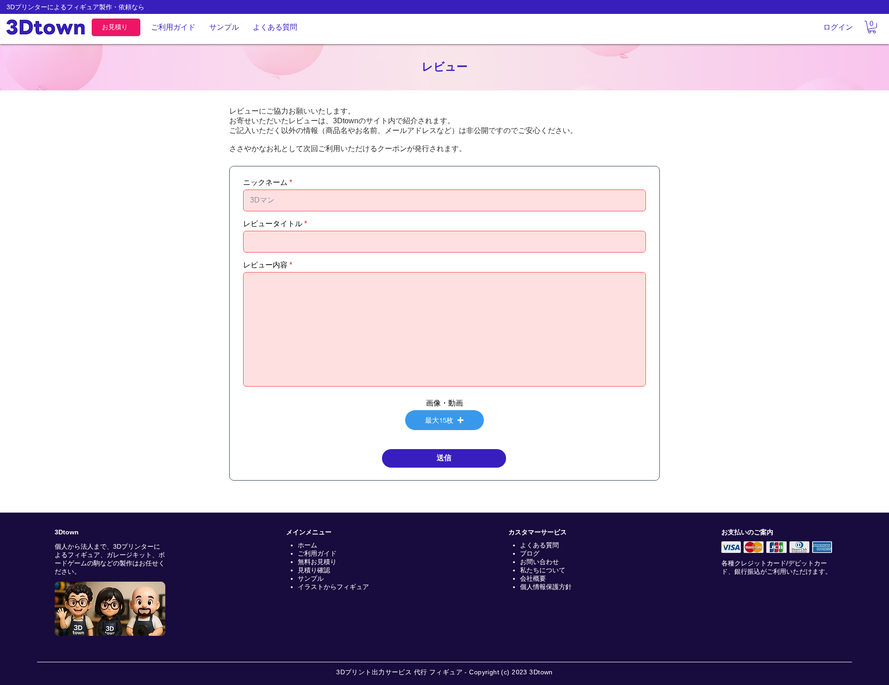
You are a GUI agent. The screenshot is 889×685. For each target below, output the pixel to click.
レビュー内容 (265, 265)
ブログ (529, 553)
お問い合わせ (539, 561)
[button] (871, 27)
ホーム (307, 545)
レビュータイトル (272, 224)
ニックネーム (265, 182)
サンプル (311, 578)
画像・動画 (444, 403)
